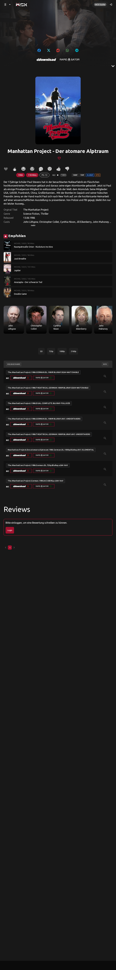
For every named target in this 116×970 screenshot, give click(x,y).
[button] (21, 378)
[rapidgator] (69, 59)
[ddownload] (46, 59)
